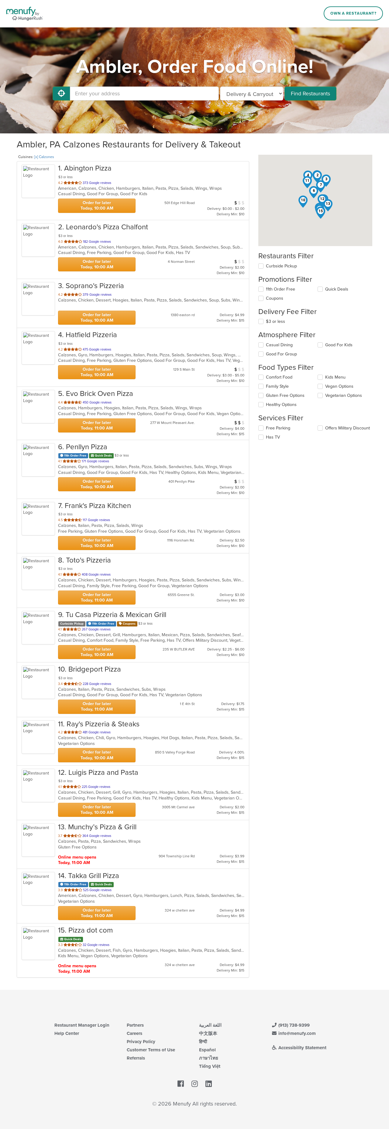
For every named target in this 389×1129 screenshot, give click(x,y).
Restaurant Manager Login (81, 1025)
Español (207, 1050)
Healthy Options (281, 404)
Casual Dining (279, 345)
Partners (135, 1025)
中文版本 (208, 1033)
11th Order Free (280, 289)
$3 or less (275, 321)
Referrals (136, 1058)
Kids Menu (335, 377)
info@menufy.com (296, 1033)
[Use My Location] (61, 93)
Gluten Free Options (285, 395)
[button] (317, 177)
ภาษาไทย (208, 1058)
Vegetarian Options (343, 395)
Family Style (277, 386)
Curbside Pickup (281, 266)
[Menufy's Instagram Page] (194, 1084)
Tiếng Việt (209, 1066)
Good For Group (281, 354)
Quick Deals (336, 289)
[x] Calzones (44, 157)
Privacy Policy (141, 1041)
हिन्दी (203, 1041)
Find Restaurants (310, 93)
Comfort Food (279, 377)
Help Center (66, 1033)
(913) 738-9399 (293, 1025)
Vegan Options (339, 386)
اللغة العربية (210, 1025)
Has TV (273, 437)
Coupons (274, 298)
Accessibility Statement (301, 1047)
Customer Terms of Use (151, 1050)
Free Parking (278, 428)
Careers (134, 1033)
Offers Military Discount (347, 428)
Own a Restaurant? (353, 13)
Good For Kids (339, 345)
